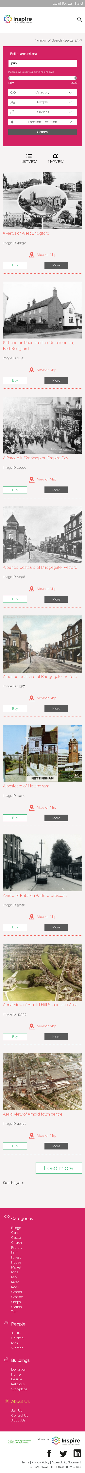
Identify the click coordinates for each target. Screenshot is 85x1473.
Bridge (16, 1228)
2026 (74, 82)
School (16, 1292)
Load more (59, 1167)
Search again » (13, 1183)
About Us (18, 1420)
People (42, 102)
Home (16, 1374)
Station (16, 1307)
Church (16, 1243)
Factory (16, 1248)
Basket (79, 3)
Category (42, 92)
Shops (16, 1302)
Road (15, 1287)
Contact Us (19, 1415)
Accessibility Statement (66, 1462)
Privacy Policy (40, 1462)
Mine (14, 1272)
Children (17, 1338)
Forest (16, 1257)
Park (14, 1277)
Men (14, 1343)
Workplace (19, 1389)
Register (67, 3)
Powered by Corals (68, 1466)
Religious (18, 1384)
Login (56, 3)
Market (16, 1267)
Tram (14, 1312)
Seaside (17, 1297)
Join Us (16, 1410)
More (56, 265)
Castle (16, 1238)
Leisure (16, 1379)
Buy (15, 265)
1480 (11, 82)
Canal (15, 1233)
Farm (14, 1252)
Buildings (42, 112)
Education (18, 1369)
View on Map (46, 255)
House (16, 1262)
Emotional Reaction (42, 122)
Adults (16, 1333)
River (15, 1282)
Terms (25, 1462)
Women (17, 1348)
